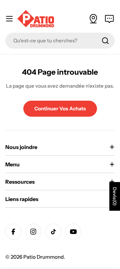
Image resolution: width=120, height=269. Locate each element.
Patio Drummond (43, 257)
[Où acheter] (93, 18)
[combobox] (60, 41)
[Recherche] (105, 41)
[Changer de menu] (9, 19)
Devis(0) (115, 196)
